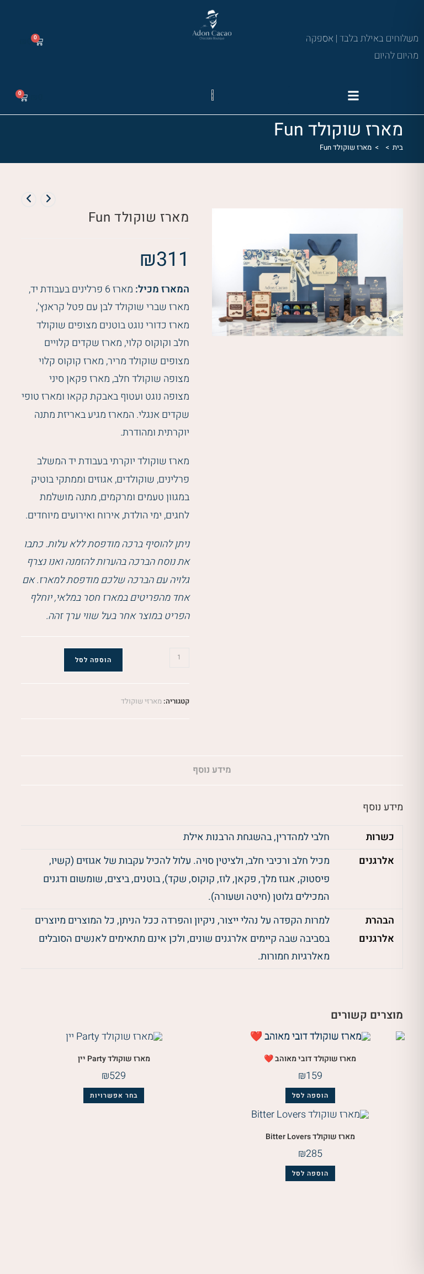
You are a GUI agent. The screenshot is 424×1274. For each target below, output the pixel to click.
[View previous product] (48, 199)
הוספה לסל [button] (310, 1095)
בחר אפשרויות (113, 1095)
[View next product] (28, 199)
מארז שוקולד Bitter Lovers (310, 1136)
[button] (353, 95)
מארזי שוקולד (141, 701)
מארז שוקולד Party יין (114, 1059)
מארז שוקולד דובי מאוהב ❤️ (310, 1059)
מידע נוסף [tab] (212, 770)
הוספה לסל (93, 660)
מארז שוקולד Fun (346, 147)
